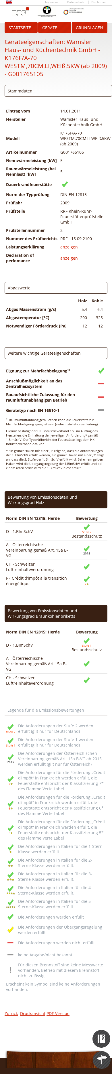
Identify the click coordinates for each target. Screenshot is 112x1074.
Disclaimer (98, 2)
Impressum (52, 2)
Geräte (49, 27)
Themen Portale (101, 1055)
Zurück (11, 1013)
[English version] (9, 3)
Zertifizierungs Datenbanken (102, 1034)
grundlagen (89, 27)
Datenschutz (75, 2)
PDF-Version (58, 1013)
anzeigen (69, 247)
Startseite (20, 27)
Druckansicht (32, 1013)
